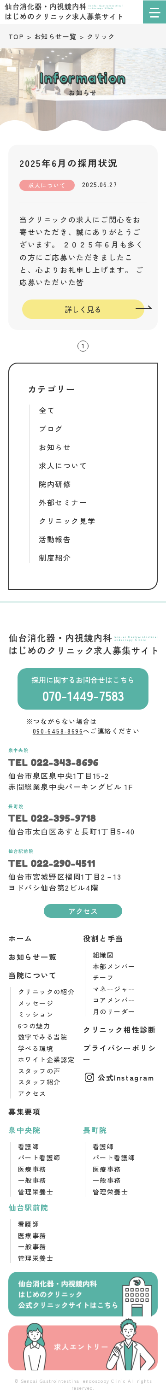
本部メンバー (114, 966)
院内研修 (55, 483)
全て (47, 410)
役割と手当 (103, 938)
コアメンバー (114, 999)
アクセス (83, 910)
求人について (63, 465)
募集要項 (24, 1111)
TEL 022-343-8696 (53, 762)
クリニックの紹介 (46, 991)
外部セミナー (63, 502)
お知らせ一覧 (32, 956)
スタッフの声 (39, 1070)
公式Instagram (126, 1077)
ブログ (51, 428)
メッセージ (35, 1003)
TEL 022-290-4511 (51, 863)
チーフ (103, 977)
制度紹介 (55, 557)
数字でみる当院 (43, 1036)
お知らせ (55, 446)
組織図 (103, 954)
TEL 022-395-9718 (52, 818)
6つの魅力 (34, 1025)
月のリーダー (114, 1011)
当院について (32, 975)
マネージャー (114, 988)
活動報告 (55, 539)
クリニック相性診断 (119, 1029)
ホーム (20, 938)
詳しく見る (83, 309)
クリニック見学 (67, 520)
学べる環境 (35, 1048)
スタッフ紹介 (39, 1082)
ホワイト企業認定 (46, 1059)
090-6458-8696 (58, 730)
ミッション (35, 1014)
